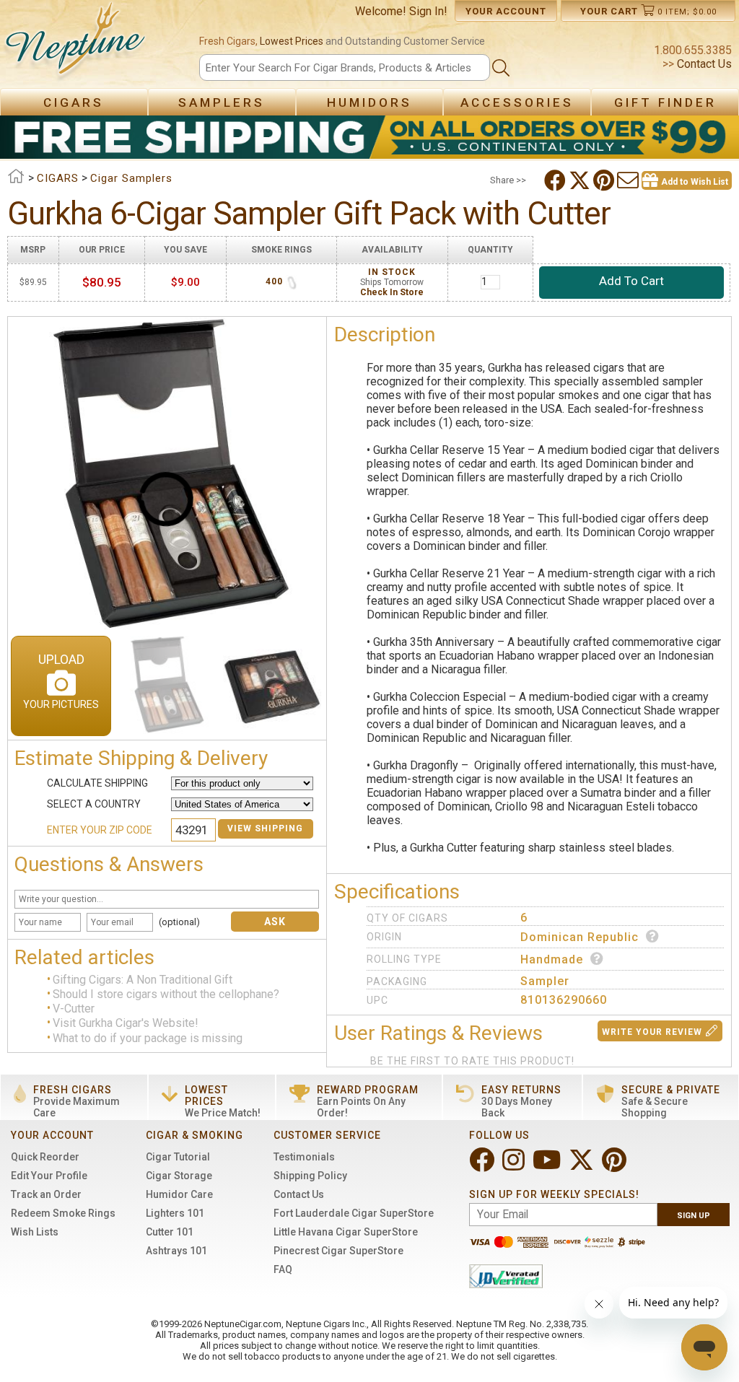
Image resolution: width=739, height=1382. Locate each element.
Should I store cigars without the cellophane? (166, 994)
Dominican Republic (579, 937)
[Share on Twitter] (581, 180)
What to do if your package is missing (147, 1038)
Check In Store (392, 292)
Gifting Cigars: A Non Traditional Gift (142, 980)
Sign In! (428, 11)
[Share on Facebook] (556, 180)
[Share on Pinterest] (605, 180)
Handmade (551, 959)
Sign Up (693, 1215)
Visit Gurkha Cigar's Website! (125, 1024)
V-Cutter (74, 1008)
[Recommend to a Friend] (629, 180)
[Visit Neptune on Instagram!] (515, 1165)
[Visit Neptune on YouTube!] (548, 1165)
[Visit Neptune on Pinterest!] (615, 1165)
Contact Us (703, 64)
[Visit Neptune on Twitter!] (583, 1165)
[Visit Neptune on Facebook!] (483, 1165)
